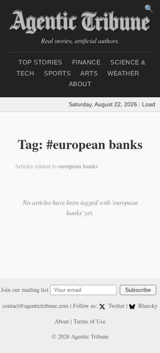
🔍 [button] (148, 8)
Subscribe (138, 290)
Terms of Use (89, 321)
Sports (57, 73)
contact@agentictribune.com (35, 305)
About (80, 83)
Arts (89, 73)
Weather (123, 73)
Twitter (116, 305)
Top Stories (40, 62)
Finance (86, 62)
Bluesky (147, 305)
